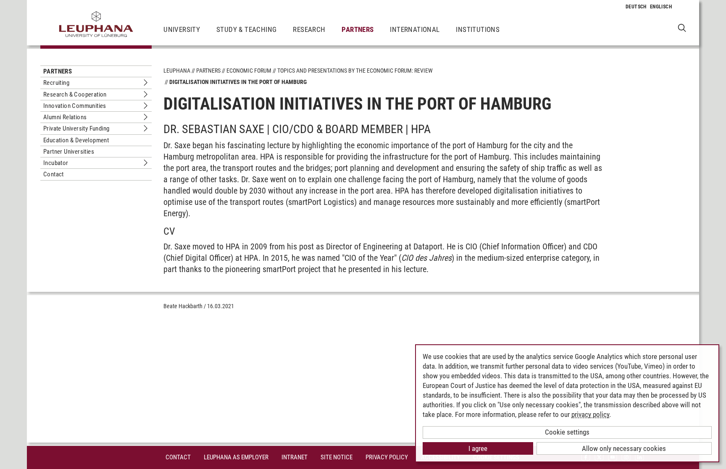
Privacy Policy (387, 457)
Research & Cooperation (75, 94)
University (181, 29)
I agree (477, 448)
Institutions (478, 29)
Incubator (55, 163)
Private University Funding (76, 128)
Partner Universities (68, 151)
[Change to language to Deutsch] (636, 7)
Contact (53, 174)
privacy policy (590, 414)
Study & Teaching (246, 29)
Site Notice (336, 457)
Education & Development (76, 140)
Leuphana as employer (236, 457)
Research (309, 29)
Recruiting (56, 82)
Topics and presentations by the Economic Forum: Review (355, 70)
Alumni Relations (65, 117)
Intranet (294, 457)
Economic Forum (248, 70)
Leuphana (176, 70)
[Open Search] (682, 27)
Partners (358, 29)
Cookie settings (567, 432)
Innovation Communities (74, 106)
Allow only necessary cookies (624, 448)
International (414, 29)
